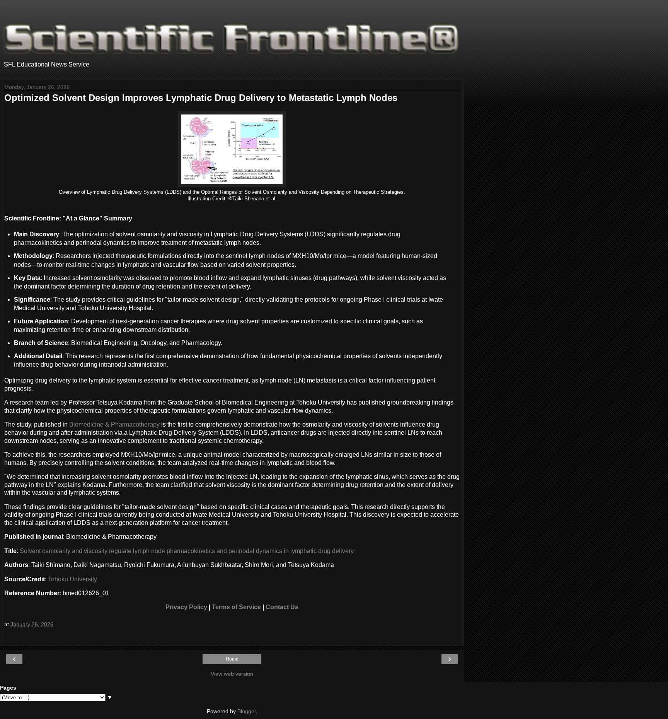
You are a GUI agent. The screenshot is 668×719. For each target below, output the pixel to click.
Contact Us (282, 607)
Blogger (246, 711)
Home (232, 659)
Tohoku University (72, 579)
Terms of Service (236, 607)
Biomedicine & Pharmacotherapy (114, 424)
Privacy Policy (186, 607)
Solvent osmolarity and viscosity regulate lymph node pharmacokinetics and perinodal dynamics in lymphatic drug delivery (187, 551)
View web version (232, 674)
